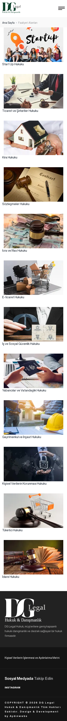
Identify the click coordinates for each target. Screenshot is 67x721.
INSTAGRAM (12, 687)
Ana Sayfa (8, 22)
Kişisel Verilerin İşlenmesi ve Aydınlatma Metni (32, 658)
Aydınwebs (19, 716)
